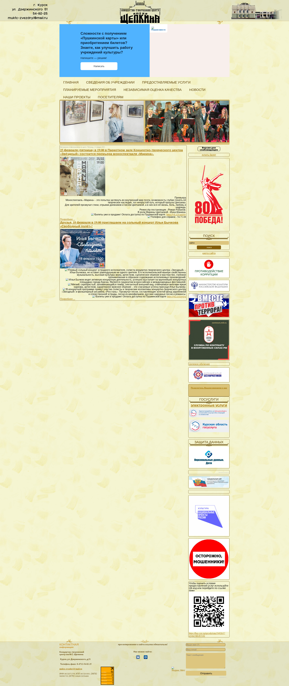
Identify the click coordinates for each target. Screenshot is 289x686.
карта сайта (209, 253)
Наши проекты (76, 97)
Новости (197, 89)
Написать (99, 66)
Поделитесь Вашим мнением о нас (209, 387)
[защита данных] (209, 466)
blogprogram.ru (222, 677)
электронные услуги (209, 405)
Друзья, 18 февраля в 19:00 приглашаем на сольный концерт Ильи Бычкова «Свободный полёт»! (119, 224)
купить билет (209, 154)
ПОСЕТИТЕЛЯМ (110, 97)
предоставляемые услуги (166, 82)
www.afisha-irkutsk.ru (224, 472)
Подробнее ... (67, 219)
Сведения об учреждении (110, 82)
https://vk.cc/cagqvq (176, 296)
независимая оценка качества (153, 89)
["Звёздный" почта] (146, 658)
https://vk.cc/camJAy (176, 214)
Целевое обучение (199, 363)
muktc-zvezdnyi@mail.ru (70, 668)
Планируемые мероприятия (89, 89)
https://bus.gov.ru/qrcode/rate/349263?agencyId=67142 (207, 634)
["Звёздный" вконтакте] (138, 658)
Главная (71, 82)
